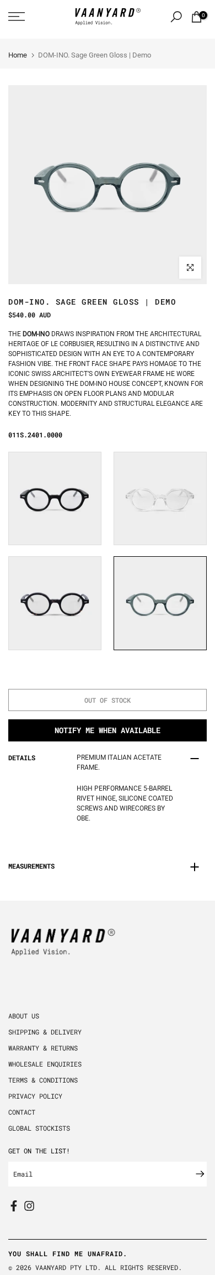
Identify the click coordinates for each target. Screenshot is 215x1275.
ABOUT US (23, 1015)
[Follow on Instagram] (29, 1206)
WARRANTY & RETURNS (43, 1047)
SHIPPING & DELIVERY (45, 1031)
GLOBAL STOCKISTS (39, 1128)
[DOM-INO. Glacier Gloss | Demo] (160, 498)
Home (17, 55)
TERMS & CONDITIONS (43, 1079)
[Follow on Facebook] (13, 1206)
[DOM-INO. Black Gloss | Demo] (55, 498)
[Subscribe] (195, 1174)
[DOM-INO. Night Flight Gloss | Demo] (55, 603)
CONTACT (21, 1111)
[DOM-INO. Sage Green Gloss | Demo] (160, 603)
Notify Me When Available (107, 730)
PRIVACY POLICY (35, 1095)
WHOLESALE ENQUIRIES (45, 1063)
